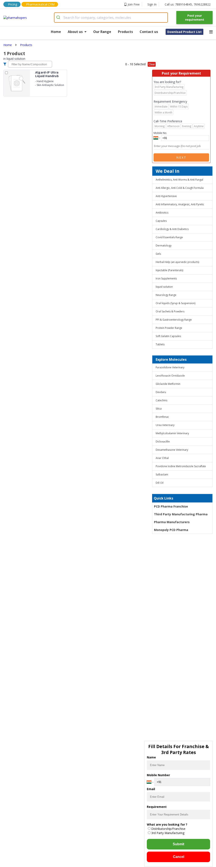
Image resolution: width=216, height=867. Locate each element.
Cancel (178, 857)
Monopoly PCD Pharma (171, 530)
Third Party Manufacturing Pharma (181, 514)
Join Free (134, 4)
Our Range (102, 31)
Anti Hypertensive (166, 196)
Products (125, 31)
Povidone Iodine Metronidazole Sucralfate (181, 466)
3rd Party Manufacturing (167, 833)
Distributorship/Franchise (168, 829)
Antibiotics (162, 212)
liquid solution (164, 287)
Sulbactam (162, 474)
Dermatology (163, 245)
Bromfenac (162, 417)
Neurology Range (166, 295)
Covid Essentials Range (169, 237)
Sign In (152, 4)
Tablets (160, 344)
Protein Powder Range (169, 328)
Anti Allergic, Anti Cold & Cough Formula (180, 188)
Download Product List (184, 32)
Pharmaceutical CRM (40, 4)
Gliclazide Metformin (168, 384)
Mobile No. (160, 133)
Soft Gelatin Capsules (168, 336)
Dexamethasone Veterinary (172, 450)
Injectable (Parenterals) (169, 270)
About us (75, 31)
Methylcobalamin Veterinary (172, 433)
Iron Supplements (166, 278)
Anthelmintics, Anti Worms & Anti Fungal (179, 179)
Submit (178, 844)
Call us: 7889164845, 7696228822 (188, 4)
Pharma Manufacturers (172, 522)
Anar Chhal (162, 458)
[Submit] (58, 17)
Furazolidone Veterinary (170, 367)
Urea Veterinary (165, 425)
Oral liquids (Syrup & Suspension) (175, 303)
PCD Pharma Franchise (171, 506)
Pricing (12, 4)
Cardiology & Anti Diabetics (172, 229)
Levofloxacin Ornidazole (170, 375)
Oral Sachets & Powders (170, 311)
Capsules (161, 221)
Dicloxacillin (163, 441)
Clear (151, 64)
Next (181, 157)
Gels (158, 254)
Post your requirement (194, 18)
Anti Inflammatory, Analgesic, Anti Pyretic (180, 204)
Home (56, 31)
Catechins (161, 400)
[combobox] (111, 17)
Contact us (149, 31)
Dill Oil (159, 483)
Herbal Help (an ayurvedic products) (177, 262)
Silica (159, 408)
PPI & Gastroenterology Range (174, 319)
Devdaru (161, 392)
